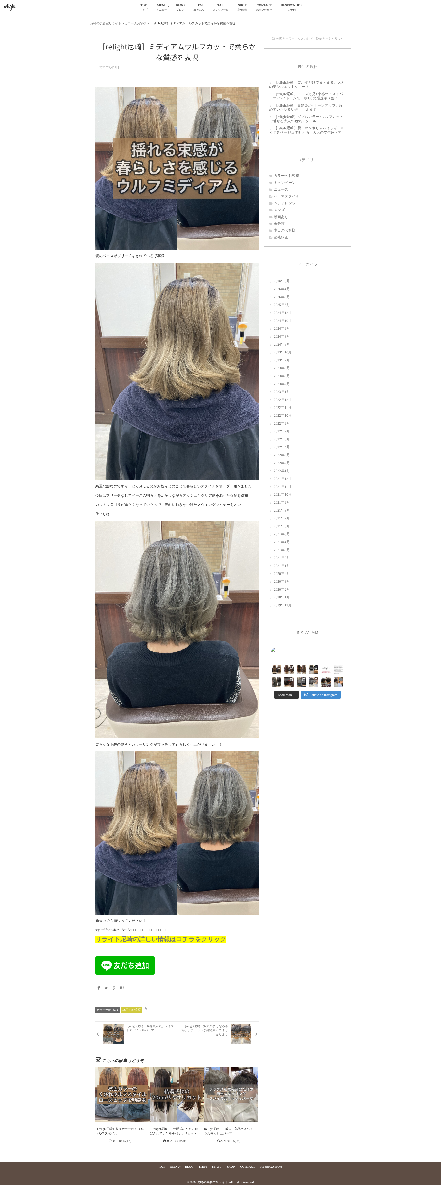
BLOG (180, 7)
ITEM (199, 7)
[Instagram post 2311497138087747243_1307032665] (301, 669)
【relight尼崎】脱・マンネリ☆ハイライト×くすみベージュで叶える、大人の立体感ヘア (306, 130)
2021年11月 (282, 487)
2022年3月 (282, 455)
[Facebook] (98, 988)
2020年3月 (282, 582)
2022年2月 (282, 463)
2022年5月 (282, 439)
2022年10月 (283, 416)
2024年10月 (283, 321)
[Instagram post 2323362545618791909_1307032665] (289, 669)
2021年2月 (282, 558)
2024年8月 (282, 337)
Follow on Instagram (323, 695)
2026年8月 (282, 281)
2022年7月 (282, 432)
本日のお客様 (131, 1010)
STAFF (220, 7)
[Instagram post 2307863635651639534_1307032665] (313, 669)
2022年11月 (282, 408)
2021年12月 (283, 479)
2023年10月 (283, 352)
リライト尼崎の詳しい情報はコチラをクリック (160, 939)
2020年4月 (282, 574)
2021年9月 (282, 503)
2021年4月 (282, 542)
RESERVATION (291, 7)
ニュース (281, 190)
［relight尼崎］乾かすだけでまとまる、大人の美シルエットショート (307, 85)
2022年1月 (282, 471)
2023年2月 (282, 384)
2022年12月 (283, 400)
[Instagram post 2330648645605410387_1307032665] (276, 669)
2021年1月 (282, 566)
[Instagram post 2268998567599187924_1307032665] (326, 682)
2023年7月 (282, 360)
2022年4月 (282, 447)
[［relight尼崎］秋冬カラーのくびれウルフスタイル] (122, 1094)
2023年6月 (282, 368)
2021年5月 (282, 534)
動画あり (281, 217)
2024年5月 (282, 345)
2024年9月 (282, 329)
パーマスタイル (286, 196)
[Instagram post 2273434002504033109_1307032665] (301, 682)
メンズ (279, 210)
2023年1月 (282, 392)
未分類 (279, 224)
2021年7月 (282, 518)
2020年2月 (282, 590)
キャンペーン (285, 183)
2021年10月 (283, 495)
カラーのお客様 (107, 1010)
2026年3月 (282, 297)
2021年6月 (282, 526)
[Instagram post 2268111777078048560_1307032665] (338, 682)
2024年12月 (283, 313)
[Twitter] (106, 988)
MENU (161, 7)
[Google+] (114, 988)
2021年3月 (282, 550)
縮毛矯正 (281, 237)
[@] (285, 653)
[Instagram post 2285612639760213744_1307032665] (338, 669)
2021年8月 (282, 511)
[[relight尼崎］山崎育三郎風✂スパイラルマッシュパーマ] (231, 1094)
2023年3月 (282, 376)
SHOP (242, 7)
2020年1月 (282, 598)
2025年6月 (282, 305)
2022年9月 (282, 424)
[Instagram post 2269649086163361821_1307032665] (313, 682)
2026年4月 (282, 289)
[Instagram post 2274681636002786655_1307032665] (289, 682)
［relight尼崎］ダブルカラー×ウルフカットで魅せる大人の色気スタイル (306, 119)
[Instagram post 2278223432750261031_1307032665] (276, 682)
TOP (144, 7)
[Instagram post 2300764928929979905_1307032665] (326, 669)
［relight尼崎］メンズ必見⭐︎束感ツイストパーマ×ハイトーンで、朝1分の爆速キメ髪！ (306, 96)
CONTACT (264, 7)
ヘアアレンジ (285, 203)
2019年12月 (283, 605)
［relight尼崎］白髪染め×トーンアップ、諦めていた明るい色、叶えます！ (306, 108)
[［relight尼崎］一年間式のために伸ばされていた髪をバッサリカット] (177, 1094)
